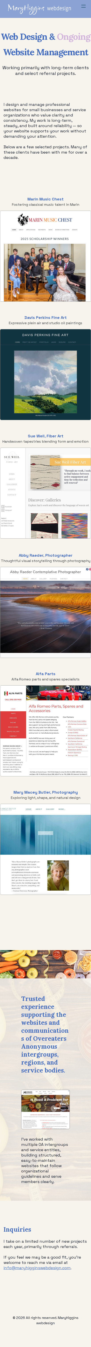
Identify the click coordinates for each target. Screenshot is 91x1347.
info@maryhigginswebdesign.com (37, 1267)
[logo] (40, 9)
